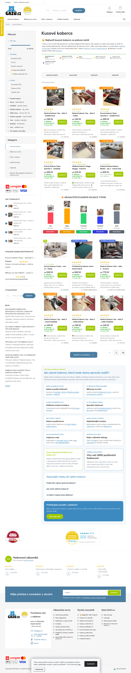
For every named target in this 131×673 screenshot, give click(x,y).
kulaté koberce (102, 48)
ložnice (64, 392)
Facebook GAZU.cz (40, 640)
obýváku (58, 392)
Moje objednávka (60, 618)
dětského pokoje (73, 392)
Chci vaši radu (54, 516)
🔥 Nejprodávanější (18, 70)
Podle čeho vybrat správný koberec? (61, 483)
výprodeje (90, 443)
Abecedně (115, 75)
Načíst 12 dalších (82, 355)
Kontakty (7, 2)
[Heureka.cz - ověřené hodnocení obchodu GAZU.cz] (83, 537)
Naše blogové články (110, 621)
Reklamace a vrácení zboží (63, 621)
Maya (107, 111)
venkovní (56, 394)
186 (123, 353)
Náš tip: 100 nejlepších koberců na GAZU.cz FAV (21, 174)
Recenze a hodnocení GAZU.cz (110, 624)
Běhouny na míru (15, 152)
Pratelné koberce (85, 639)
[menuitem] (13, 19)
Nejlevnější (73, 75)
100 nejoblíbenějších (62, 443)
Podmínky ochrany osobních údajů (64, 633)
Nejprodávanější (52, 75)
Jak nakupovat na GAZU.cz (63, 630)
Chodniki (15, 92)
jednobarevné (102, 410)
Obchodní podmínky (61, 615)
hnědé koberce (51, 426)
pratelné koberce (106, 408)
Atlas (75, 440)
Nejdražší (94, 75)
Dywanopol (16, 84)
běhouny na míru (89, 48)
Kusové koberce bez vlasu (88, 630)
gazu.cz (36, 643)
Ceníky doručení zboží (62, 627)
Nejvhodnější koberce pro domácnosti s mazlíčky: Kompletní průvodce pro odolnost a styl (18, 311)
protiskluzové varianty (94, 394)
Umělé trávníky (15, 162)
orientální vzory (62, 440)
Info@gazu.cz (38, 631)
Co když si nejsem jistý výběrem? (60, 495)
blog (95, 440)
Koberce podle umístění (87, 636)
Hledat (79, 10)
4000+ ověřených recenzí (21, 2)
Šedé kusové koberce (86, 621)
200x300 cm (107, 426)
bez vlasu (90, 410)
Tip (13, 62)
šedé (68, 424)
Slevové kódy (108, 615)
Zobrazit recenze (28, 560)
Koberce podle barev (86, 633)
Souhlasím (91, 664)
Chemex (15, 88)
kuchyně (49, 394)
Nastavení (39, 669)
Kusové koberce (15, 146)
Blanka (108, 164)
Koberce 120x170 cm (86, 624)
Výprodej (13, 168)
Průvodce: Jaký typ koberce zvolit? (19, 342)
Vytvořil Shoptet (121, 669)
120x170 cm (91, 426)
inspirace (59, 51)
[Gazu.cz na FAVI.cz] (13, 537)
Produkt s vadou (16, 66)
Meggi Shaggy (82, 164)
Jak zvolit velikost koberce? (58, 489)
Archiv (7, 386)
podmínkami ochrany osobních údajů (94, 598)
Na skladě (16, 58)
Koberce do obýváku (86, 618)
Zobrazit (62, 122)
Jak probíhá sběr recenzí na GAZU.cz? (64, 638)
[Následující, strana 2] (116, 352)
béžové (73, 424)
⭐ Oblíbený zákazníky (19, 74)
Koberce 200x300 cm (86, 627)
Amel (79, 264)
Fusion (52, 264)
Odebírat (114, 593)
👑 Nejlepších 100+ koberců (88, 615)
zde (79, 664)
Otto (107, 264)
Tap (51, 111)
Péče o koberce (15, 157)
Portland (49, 410)
